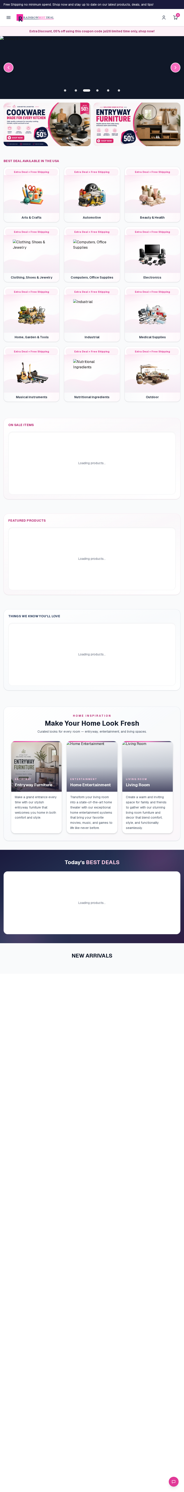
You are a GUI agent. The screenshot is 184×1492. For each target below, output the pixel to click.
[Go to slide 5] (108, 90)
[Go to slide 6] (119, 90)
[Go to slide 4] (97, 90)
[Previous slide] (8, 68)
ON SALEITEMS (21, 425)
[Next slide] (175, 68)
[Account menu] (164, 17)
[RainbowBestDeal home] (35, 17)
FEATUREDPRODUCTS (27, 521)
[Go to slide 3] (87, 90)
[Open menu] (8, 17)
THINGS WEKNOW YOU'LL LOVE (34, 616)
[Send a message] (174, 1482)
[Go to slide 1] (65, 90)
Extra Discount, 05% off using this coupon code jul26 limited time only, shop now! (92, 31)
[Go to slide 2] (76, 90)
